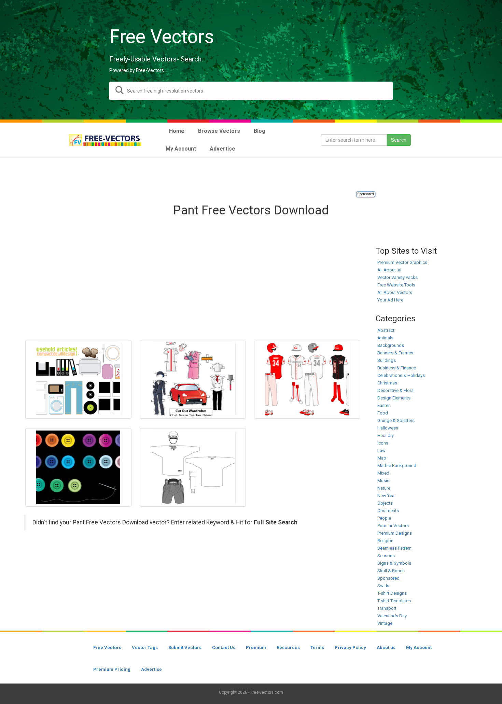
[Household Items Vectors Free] (78, 379)
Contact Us (223, 647)
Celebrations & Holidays (401, 375)
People (384, 518)
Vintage (384, 623)
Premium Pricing (111, 669)
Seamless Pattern (394, 548)
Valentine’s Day (392, 615)
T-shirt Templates (394, 600)
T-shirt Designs (392, 593)
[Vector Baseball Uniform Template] (307, 379)
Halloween (387, 428)
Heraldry (385, 435)
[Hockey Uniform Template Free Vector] (193, 467)
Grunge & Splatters (396, 420)
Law (381, 450)
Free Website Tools (396, 284)
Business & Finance (396, 367)
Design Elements (393, 397)
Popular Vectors (393, 525)
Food (382, 413)
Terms (317, 647)
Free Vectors (107, 647)
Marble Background (396, 465)
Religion (385, 540)
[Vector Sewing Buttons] (78, 467)
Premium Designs (394, 533)
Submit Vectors (184, 647)
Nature (383, 488)
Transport (386, 608)
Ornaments (388, 510)
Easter (383, 405)
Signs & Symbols (394, 563)
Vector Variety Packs (397, 277)
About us (386, 647)
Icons (382, 443)
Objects (385, 503)
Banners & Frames (395, 352)
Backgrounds (390, 345)
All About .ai (389, 269)
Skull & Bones (391, 570)
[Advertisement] (251, 174)
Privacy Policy (350, 647)
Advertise (151, 669)
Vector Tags (145, 647)
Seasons (386, 555)
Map (381, 458)
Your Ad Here (390, 299)
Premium (256, 647)
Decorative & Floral (396, 390)
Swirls (383, 585)
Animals (385, 337)
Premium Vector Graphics (402, 262)
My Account (419, 647)
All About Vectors (394, 292)
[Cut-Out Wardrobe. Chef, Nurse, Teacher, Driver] (193, 379)
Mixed (383, 473)
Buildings (386, 360)
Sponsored (366, 194)
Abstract (385, 330)
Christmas (387, 382)
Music (383, 480)
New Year (386, 495)
